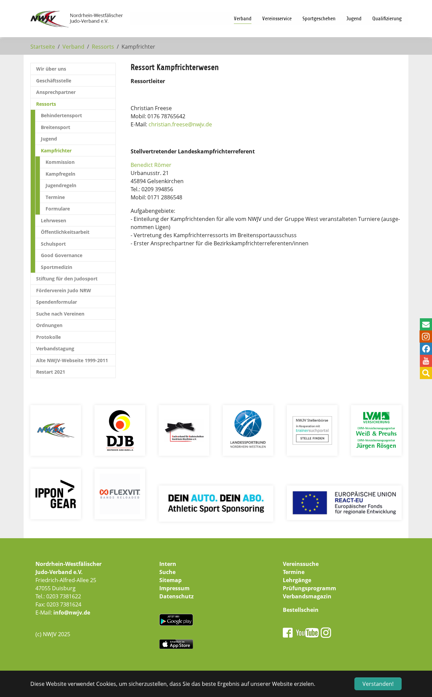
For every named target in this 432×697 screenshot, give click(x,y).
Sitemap (170, 580)
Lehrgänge (297, 580)
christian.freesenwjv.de (180, 124)
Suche (167, 572)
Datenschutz (176, 596)
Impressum (174, 588)
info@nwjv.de (71, 612)
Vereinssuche (301, 564)
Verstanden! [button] (378, 684)
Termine (293, 572)
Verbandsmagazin (307, 596)
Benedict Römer (151, 165)
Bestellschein (301, 610)
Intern (167, 564)
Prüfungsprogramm (309, 588)
